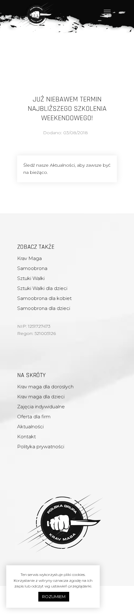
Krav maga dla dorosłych (45, 387)
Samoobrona (32, 268)
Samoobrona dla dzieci (43, 308)
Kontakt (26, 437)
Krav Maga (29, 258)
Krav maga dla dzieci (41, 397)
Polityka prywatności (40, 446)
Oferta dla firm (33, 417)
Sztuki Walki (31, 278)
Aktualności (30, 427)
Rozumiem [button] (53, 596)
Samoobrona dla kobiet (44, 298)
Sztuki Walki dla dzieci (42, 288)
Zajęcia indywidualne (41, 407)
